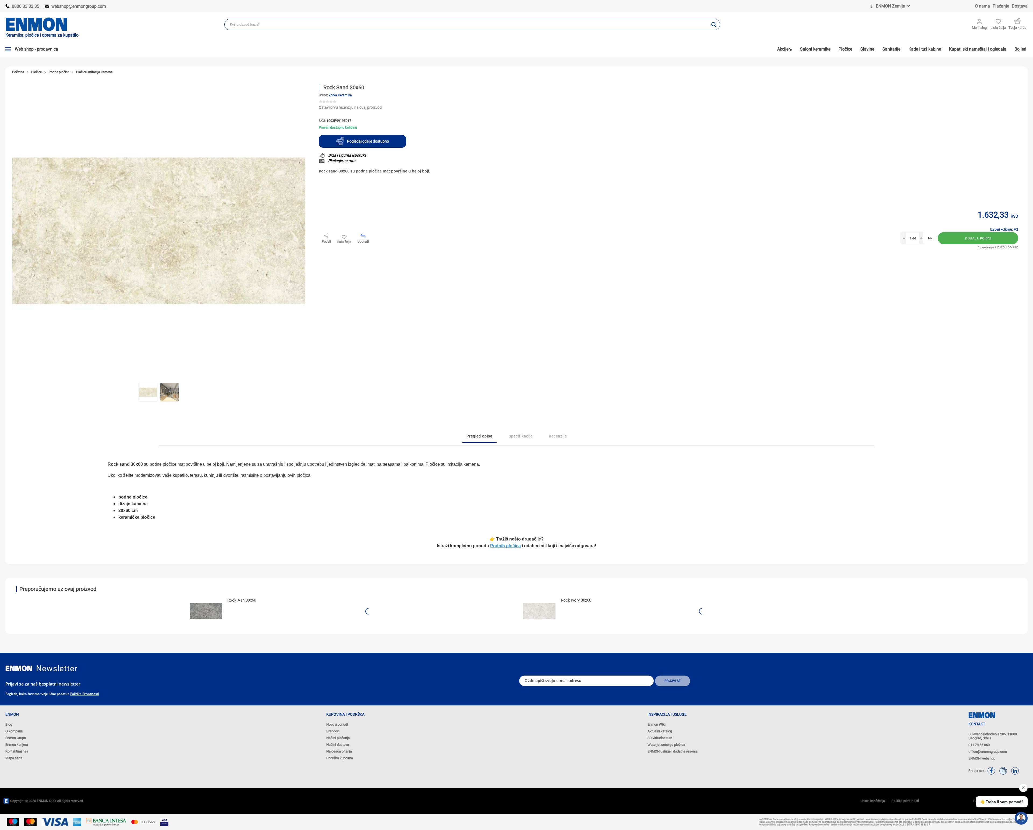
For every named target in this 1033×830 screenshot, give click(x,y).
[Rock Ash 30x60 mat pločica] (206, 611)
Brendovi (332, 731)
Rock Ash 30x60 (241, 600)
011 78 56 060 (979, 745)
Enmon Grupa (15, 738)
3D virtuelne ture (660, 738)
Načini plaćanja (338, 738)
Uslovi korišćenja (873, 801)
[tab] (479, 436)
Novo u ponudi (337, 724)
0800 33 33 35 (25, 6)
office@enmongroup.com (987, 752)
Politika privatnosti (84, 693)
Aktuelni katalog (660, 731)
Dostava (1020, 6)
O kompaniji (14, 731)
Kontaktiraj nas (16, 751)
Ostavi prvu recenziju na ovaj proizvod (350, 107)
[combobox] (466, 24)
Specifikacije (521, 436)
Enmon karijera (16, 745)
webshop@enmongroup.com (78, 6)
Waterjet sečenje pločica (666, 745)
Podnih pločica (505, 545)
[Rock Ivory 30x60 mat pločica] (539, 611)
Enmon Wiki (657, 724)
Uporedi (363, 241)
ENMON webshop (981, 758)
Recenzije (558, 436)
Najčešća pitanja (339, 751)
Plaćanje (1001, 6)
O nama (982, 6)
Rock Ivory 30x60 (576, 600)
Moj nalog (979, 28)
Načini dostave (337, 745)
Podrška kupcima (339, 758)
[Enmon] (18, 668)
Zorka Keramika (340, 95)
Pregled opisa (479, 436)
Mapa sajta (13, 758)
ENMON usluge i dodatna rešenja (673, 751)
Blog (8, 724)
